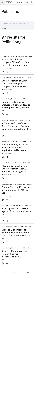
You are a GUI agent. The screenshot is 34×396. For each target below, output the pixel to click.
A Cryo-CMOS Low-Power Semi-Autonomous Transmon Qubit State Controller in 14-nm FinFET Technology (16, 126)
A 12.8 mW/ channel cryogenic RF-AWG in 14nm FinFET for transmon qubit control (15, 62)
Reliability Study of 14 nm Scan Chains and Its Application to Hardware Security (15, 147)
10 (28, 273)
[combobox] (17, 28)
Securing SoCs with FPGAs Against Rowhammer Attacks (16, 210)
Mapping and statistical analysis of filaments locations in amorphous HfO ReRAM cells (17, 105)
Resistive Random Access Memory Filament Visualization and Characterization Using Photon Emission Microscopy (17, 254)
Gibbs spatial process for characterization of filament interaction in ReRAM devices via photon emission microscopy (16, 232)
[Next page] (31, 273)
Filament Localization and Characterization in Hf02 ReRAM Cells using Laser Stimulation (15, 168)
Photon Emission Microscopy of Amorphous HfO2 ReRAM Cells (16, 190)
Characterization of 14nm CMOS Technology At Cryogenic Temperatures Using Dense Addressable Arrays (15, 83)
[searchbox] (17, 23)
